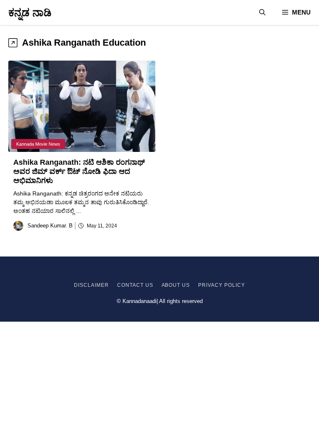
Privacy (210, 285)
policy (234, 285)
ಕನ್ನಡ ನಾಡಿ (30, 12)
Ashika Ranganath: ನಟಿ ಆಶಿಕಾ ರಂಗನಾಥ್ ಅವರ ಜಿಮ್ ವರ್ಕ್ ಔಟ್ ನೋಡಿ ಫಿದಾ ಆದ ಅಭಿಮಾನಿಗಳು (79, 171)
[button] (262, 12)
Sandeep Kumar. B (50, 225)
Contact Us (135, 285)
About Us (176, 285)
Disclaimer (91, 285)
